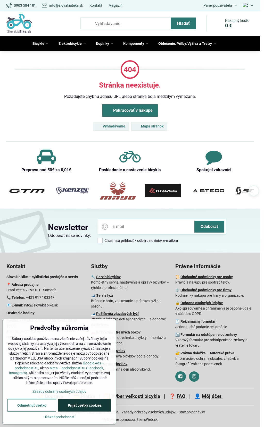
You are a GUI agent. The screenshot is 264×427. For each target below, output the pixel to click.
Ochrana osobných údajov (201, 303)
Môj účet (212, 396)
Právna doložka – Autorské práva (207, 353)
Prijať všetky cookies (85, 405)
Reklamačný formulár (198, 321)
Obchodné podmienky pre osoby (206, 277)
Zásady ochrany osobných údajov (149, 412)
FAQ (182, 396)
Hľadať (183, 23)
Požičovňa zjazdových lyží (117, 314)
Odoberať (209, 226)
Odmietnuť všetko (31, 405)
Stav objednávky (192, 412)
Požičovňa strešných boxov (118, 332)
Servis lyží (104, 295)
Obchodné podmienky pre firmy (206, 290)
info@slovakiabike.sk (41, 305)
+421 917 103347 (40, 297)
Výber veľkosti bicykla (135, 396)
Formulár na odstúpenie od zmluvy (208, 334)
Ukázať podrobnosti (59, 417)
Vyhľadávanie (113, 126)
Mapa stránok (151, 126)
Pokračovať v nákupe (132, 110)
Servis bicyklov (108, 277)
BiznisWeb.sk (147, 419)
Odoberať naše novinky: (69, 235)
